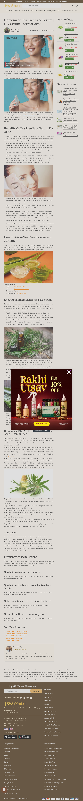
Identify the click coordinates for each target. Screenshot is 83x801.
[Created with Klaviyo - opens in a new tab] (41, 431)
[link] (41, 399)
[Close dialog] (69, 372)
